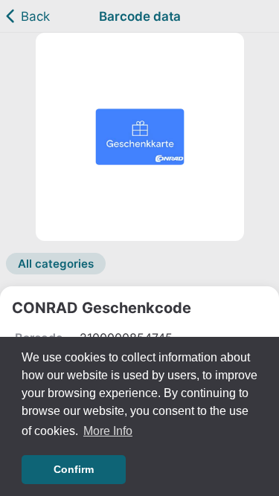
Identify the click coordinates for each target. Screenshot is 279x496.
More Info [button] (107, 431)
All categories (56, 264)
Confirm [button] (74, 469)
